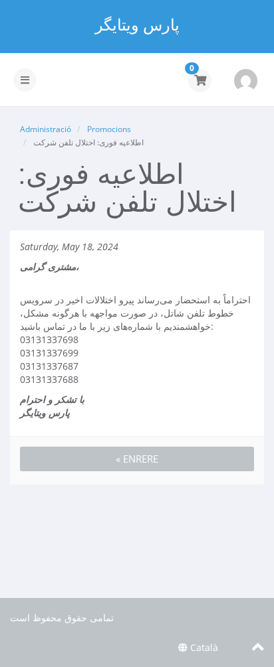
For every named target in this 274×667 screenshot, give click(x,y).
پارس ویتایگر (137, 24)
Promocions (109, 129)
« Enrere (137, 458)
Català (203, 647)
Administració (45, 129)
